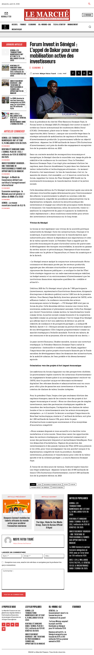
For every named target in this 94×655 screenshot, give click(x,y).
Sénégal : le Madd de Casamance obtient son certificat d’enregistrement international (14, 181)
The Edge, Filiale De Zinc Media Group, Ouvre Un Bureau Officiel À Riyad (49, 525)
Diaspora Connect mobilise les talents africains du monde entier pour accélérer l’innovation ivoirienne (17, 522)
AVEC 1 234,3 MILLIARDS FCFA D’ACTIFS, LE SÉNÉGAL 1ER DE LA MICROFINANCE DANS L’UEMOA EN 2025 (18, 119)
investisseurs (57, 487)
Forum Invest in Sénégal (40, 487)
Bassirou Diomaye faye (52, 484)
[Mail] (12, 624)
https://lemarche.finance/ (22, 543)
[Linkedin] (89, 73)
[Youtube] (4, 629)
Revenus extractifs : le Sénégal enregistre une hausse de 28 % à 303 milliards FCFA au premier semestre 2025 (58, 637)
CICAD (66, 484)
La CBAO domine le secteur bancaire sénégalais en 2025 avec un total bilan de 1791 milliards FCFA (17, 103)
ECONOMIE (6, 146)
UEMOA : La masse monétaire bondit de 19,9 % (13, 204)
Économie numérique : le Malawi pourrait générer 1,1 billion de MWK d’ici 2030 (13, 194)
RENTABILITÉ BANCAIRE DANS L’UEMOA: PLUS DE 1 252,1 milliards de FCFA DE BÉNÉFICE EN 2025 (18, 71)
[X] (78, 73)
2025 (39, 484)
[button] (89, 4)
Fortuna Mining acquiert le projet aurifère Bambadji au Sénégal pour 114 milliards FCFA (58, 625)
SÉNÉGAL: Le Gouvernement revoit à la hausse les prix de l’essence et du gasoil (58, 614)
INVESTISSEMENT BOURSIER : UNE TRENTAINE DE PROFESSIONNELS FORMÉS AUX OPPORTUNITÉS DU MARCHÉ (17, 87)
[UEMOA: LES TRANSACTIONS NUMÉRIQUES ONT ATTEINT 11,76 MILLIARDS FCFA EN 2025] (5, 52)
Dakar (72, 484)
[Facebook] (72, 73)
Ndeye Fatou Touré (48, 73)
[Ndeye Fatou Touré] (31, 73)
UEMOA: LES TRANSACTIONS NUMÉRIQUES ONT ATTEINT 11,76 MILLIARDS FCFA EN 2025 (17, 55)
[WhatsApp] (84, 73)
